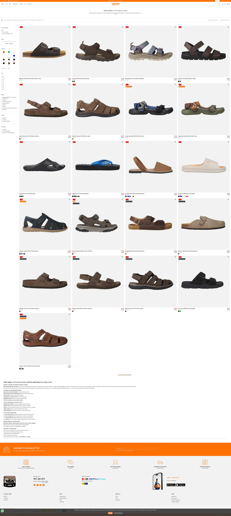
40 (3, 79)
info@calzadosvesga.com (13, 0)
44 (3, 85)
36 (3, 76)
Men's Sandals (5, 32)
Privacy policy (174, 498)
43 (3, 84)
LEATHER (4, 117)
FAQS (61, 499)
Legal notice (173, 496)
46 (3, 89)
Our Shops (6, 498)
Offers (117, 496)
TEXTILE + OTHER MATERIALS (9, 132)
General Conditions (175, 501)
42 (3, 82)
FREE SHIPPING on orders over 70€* (115, 0)
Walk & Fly (5, 109)
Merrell (4, 106)
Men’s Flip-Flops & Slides (8, 33)
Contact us (6, 499)
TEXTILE (4, 119)
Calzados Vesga (6, 103)
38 (3, 77)
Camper (4, 104)
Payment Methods (63, 498)
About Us (5, 496)
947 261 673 (4, 0)
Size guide (62, 501)
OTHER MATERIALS (6, 121)
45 (3, 87)
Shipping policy (63, 496)
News (117, 498)
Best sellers (118, 499)
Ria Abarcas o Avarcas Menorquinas (10, 108)
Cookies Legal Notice (175, 499)
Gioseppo (4, 99)
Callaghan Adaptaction (7, 101)
